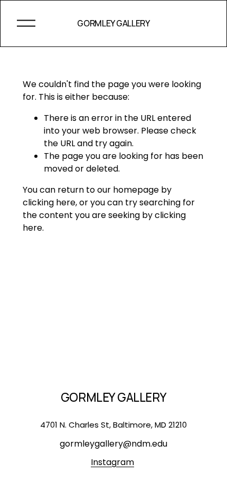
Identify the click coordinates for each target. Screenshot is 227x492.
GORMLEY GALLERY (113, 23)
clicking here (49, 202)
